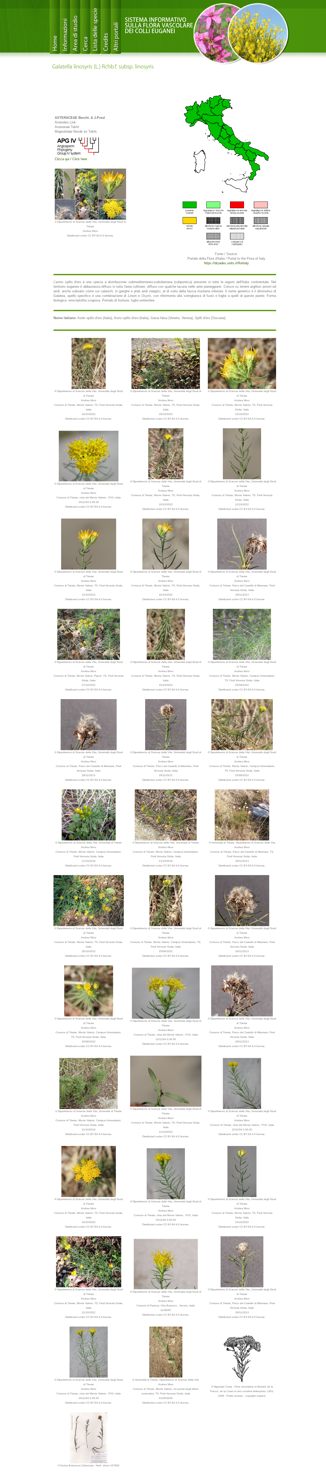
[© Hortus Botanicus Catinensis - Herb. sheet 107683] (88, 1437)
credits (106, 27)
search (85, 27)
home (55, 27)
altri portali (116, 27)
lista (95, 27)
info (65, 27)
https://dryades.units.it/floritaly (226, 263)
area (75, 27)
